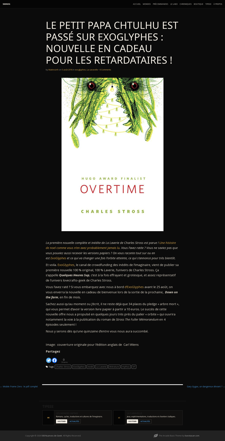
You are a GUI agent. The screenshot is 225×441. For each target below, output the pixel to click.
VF (134, 366)
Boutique (198, 4)
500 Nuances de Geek (52, 435)
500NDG (6, 4)
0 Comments (105, 69)
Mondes (147, 4)
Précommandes (160, 4)
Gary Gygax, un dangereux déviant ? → (206, 386)
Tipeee (208, 4)
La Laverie (101, 366)
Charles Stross (63, 366)
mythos (126, 366)
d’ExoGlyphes (134, 287)
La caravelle (92, 69)
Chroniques (186, 4)
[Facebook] (54, 358)
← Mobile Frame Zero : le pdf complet (19, 386)
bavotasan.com (192, 435)
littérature (114, 366)
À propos (218, 4)
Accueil (137, 4)
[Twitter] (48, 358)
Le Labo (174, 4)
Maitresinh (53, 69)
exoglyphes (80, 69)
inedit (90, 366)
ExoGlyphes (58, 258)
